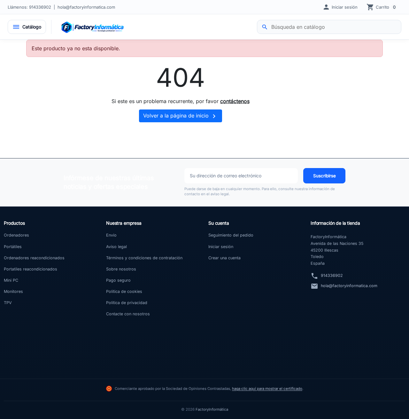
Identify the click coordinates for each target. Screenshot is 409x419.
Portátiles (13, 246)
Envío (111, 235)
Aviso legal (116, 246)
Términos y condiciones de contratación (144, 257)
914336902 (332, 275)
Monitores (13, 291)
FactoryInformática (212, 409)
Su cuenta (218, 223)
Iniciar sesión (220, 246)
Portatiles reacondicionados (30, 269)
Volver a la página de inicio (180, 116)
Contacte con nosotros (128, 313)
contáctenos (235, 101)
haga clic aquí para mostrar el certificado (267, 388)
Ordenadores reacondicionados (34, 257)
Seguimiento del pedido (230, 235)
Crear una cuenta (224, 257)
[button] (340, 7)
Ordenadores (16, 235)
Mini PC (11, 280)
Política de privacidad (126, 302)
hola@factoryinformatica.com (86, 7)
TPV (8, 302)
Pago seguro (118, 280)
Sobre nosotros (121, 269)
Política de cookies (124, 291)
